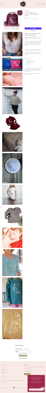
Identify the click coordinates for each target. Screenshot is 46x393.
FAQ (2, 374)
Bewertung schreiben (23, 355)
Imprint (3, 368)
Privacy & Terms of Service (5, 369)
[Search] (42, 4)
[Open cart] (44, 4)
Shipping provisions (4, 372)
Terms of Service (4, 377)
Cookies (3, 375)
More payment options (33, 30)
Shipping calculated (31, 18)
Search (3, 366)
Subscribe (36, 389)
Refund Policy (3, 371)
